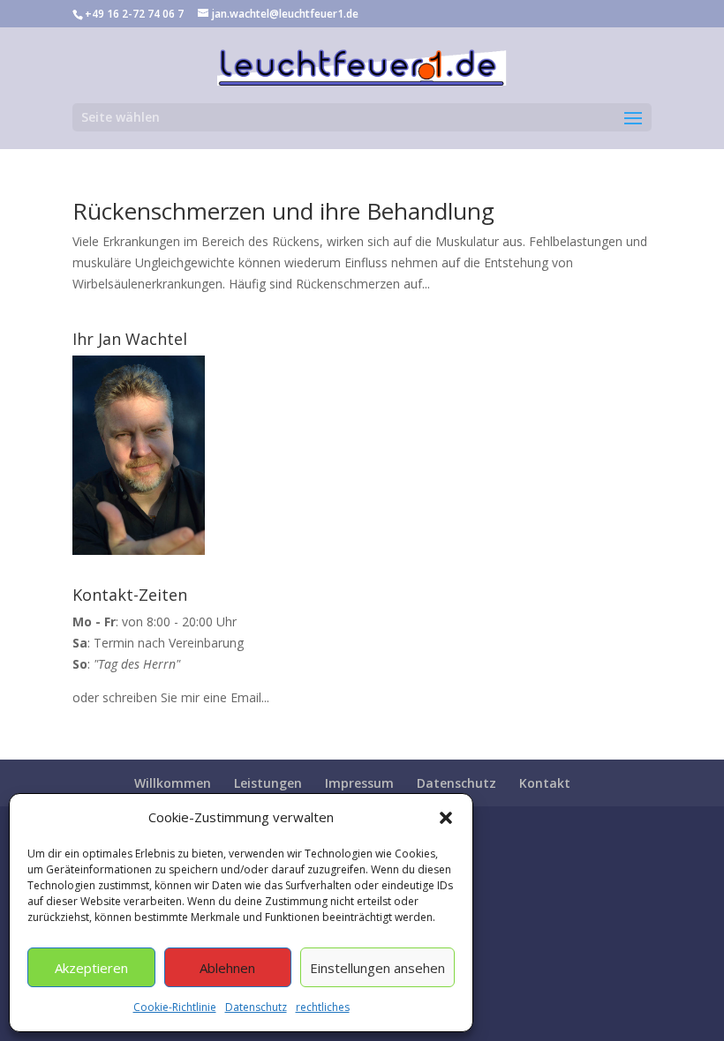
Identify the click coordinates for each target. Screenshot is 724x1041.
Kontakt (544, 783)
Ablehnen (227, 968)
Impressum (359, 783)
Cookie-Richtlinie (174, 1007)
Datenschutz (256, 1007)
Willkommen (172, 783)
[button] (446, 818)
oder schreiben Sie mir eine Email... (170, 697)
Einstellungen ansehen (377, 968)
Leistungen (268, 783)
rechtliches (323, 1007)
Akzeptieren (91, 968)
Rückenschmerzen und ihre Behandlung (283, 211)
